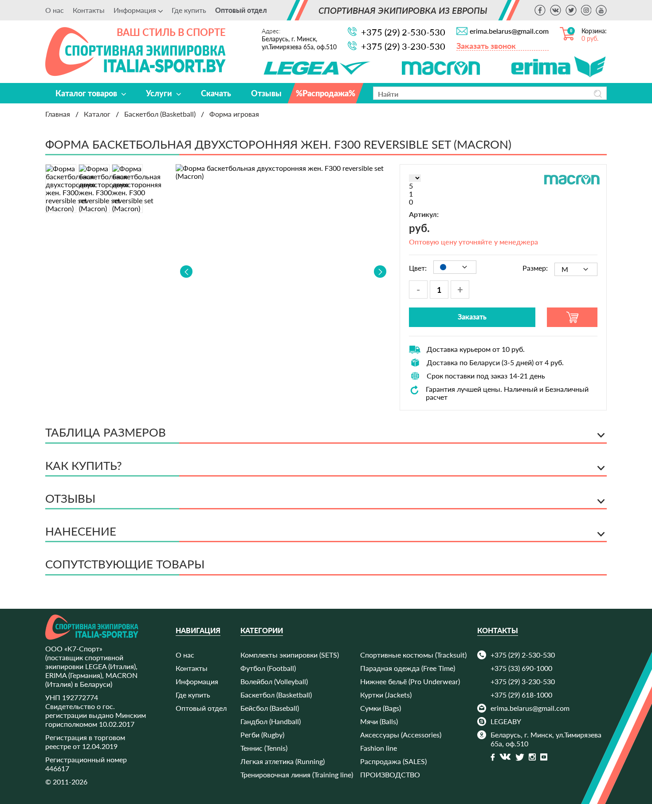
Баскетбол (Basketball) (276, 694)
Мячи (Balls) (379, 721)
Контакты (89, 10)
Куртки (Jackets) (386, 694)
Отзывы (266, 93)
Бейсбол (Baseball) (269, 708)
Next (380, 271)
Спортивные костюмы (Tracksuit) (413, 654)
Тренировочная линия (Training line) (296, 774)
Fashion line (378, 748)
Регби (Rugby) (262, 734)
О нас (54, 10)
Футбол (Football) (268, 668)
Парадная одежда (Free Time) (407, 668)
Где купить (189, 10)
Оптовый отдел (241, 10)
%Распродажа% (325, 93)
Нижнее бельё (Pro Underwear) (410, 681)
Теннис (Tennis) (263, 748)
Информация (197, 681)
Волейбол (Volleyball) (274, 681)
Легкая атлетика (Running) (282, 761)
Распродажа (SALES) (393, 761)
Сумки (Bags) (380, 708)
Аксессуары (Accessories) (400, 734)
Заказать (472, 316)
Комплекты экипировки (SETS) (289, 654)
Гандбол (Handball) (270, 721)
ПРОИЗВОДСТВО (390, 774)
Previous (186, 271)
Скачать (216, 93)
